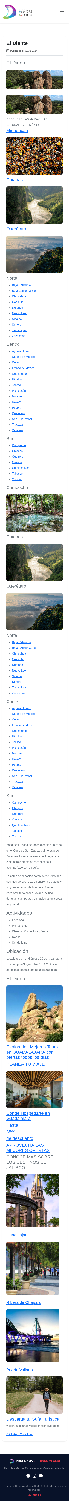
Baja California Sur (24, 290)
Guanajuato (19, 373)
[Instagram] (34, 1475)
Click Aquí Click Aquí (19, 1434)
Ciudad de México (23, 356)
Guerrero (17, 456)
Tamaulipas (19, 330)
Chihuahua (19, 296)
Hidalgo (17, 379)
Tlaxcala (17, 424)
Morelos (17, 396)
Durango (17, 307)
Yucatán (17, 479)
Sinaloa (17, 318)
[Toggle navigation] (62, 11)
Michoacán (17, 130)
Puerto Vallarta (19, 1370)
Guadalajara (17, 1235)
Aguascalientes (21, 351)
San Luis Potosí (22, 418)
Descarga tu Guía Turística (32, 1419)
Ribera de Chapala (23, 1302)
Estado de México (23, 368)
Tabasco (17, 473)
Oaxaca (17, 462)
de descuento (19, 1138)
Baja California (21, 285)
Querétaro (16, 228)
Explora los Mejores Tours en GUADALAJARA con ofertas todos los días (32, 1052)
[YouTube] (41, 1475)
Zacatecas (18, 335)
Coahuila (18, 302)
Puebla (16, 407)
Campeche (19, 445)
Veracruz (17, 430)
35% (10, 1131)
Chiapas (14, 179)
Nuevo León (19, 313)
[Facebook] (28, 1475)
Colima (16, 362)
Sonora (16, 324)
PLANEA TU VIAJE (25, 1064)
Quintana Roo (21, 467)
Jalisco (16, 385)
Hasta (12, 1125)
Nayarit (16, 402)
